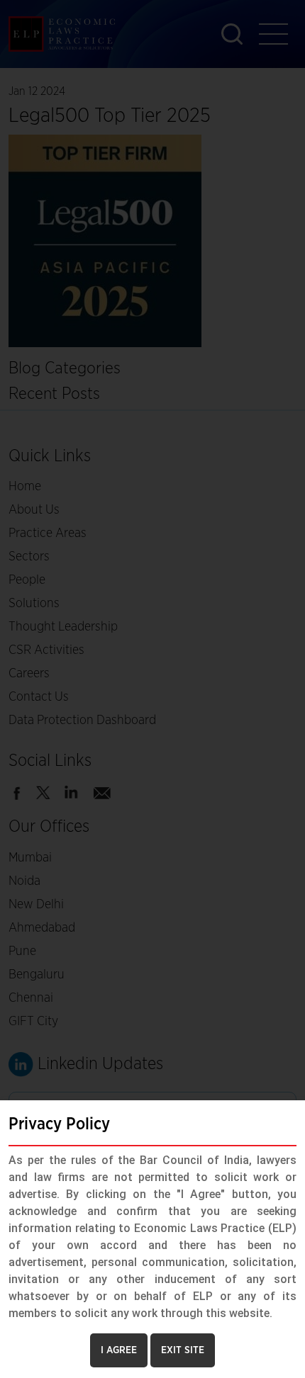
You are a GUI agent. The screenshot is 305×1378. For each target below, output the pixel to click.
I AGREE (119, 1350)
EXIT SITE (182, 1350)
